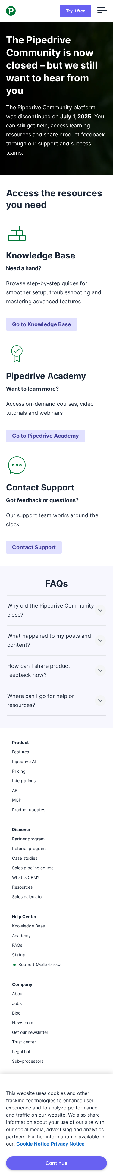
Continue (56, 1163)
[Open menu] (102, 10)
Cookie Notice (32, 1144)
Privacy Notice (68, 1144)
